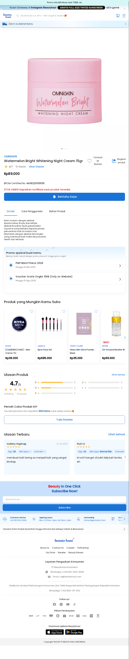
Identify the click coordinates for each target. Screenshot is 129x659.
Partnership (83, 547)
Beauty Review (76, 552)
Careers (71, 547)
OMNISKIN (10, 156)
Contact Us (58, 547)
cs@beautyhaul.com (70, 576)
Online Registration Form (95, 520)
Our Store (50, 552)
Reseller (62, 552)
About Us (44, 547)
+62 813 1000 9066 (18, 520)
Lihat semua (118, 374)
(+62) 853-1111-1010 (70, 590)
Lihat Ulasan (36, 166)
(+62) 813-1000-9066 (73, 571)
